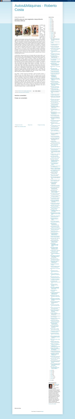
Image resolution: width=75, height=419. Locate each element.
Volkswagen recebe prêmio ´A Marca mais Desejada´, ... (55, 206)
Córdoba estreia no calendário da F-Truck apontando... (55, 49)
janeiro (52, 378)
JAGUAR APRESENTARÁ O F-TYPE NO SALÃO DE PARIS (55, 351)
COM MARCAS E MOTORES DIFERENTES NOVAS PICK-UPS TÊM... (55, 299)
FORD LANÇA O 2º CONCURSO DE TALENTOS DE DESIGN (54, 224)
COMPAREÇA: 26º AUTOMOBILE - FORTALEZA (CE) (53, 76)
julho (51, 370)
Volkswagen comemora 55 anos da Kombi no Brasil (54, 87)
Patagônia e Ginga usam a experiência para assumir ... (55, 342)
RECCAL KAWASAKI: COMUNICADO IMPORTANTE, (53, 183)
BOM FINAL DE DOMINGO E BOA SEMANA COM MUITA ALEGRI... (55, 118)
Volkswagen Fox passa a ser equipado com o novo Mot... (55, 54)
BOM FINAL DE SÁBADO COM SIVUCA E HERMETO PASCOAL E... (55, 134)
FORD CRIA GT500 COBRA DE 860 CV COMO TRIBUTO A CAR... (55, 178)
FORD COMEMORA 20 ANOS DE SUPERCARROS (55, 171)
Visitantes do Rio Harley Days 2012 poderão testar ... (55, 308)
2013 (51, 29)
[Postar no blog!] (36, 91)
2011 (51, 380)
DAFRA (24, 92)
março (52, 375)
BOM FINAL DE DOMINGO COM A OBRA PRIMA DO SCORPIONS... (54, 201)
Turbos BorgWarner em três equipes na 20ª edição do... (55, 227)
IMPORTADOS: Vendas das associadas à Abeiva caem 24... (55, 296)
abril (51, 374)
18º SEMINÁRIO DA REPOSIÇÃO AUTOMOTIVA (55, 346)
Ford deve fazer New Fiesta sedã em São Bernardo (54, 71)
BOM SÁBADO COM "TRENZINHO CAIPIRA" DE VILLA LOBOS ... (55, 210)
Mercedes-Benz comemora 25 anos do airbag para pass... (55, 357)
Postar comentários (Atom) (21, 126)
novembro (52, 33)
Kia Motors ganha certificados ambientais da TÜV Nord (55, 203)
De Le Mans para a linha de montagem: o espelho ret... (55, 279)
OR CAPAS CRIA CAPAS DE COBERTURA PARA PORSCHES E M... (54, 293)
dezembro (52, 32)
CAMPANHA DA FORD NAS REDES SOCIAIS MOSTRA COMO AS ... (55, 79)
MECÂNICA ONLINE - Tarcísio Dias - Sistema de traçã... (55, 180)
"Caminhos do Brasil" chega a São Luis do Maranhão (55, 267)
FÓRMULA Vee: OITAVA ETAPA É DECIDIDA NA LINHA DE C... (55, 97)
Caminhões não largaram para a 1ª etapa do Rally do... (55, 196)
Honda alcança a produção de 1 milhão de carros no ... (55, 331)
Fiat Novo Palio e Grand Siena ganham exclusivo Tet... (55, 216)
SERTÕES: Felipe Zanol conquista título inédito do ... (55, 89)
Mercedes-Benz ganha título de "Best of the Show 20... (55, 149)
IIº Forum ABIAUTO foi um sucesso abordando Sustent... (54, 164)
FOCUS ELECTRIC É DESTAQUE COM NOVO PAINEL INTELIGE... (54, 57)
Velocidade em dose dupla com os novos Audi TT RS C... (54, 305)
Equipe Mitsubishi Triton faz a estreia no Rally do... (55, 208)
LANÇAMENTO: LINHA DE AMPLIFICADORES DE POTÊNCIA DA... (54, 354)
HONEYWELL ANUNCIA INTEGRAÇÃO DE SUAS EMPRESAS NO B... (54, 160)
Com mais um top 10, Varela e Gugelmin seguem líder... (55, 94)
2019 (51, 21)
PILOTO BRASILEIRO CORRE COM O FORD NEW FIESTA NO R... (55, 152)
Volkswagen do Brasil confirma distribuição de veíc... (55, 318)
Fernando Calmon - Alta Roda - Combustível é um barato (55, 61)
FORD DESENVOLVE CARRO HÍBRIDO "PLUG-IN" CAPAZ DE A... (55, 214)
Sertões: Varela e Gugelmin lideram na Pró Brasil (54, 175)
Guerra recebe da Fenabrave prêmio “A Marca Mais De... (55, 236)
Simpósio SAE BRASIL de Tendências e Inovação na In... (55, 274)
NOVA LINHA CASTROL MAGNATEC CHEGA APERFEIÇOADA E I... (54, 248)
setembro (52, 36)
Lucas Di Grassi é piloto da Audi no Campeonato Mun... (55, 136)
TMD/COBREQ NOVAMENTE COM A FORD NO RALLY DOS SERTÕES (55, 256)
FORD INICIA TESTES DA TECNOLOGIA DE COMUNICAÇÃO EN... (54, 323)
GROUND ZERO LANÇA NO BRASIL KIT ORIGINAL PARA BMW (54, 311)
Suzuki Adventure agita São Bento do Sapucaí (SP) (54, 128)
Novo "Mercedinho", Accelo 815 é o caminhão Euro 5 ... (55, 115)
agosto (52, 37)
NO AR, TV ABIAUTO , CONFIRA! (53, 291)
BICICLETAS (21, 92)
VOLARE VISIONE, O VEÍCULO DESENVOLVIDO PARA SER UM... (55, 314)
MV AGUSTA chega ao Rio (54, 158)
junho (51, 371)
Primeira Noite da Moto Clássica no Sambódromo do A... (55, 253)
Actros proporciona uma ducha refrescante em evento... (55, 121)
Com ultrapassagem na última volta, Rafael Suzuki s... (55, 126)
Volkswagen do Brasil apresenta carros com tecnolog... (54, 285)
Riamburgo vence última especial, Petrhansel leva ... (55, 82)
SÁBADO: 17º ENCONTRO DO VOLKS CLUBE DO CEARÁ (55, 168)
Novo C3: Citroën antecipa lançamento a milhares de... (55, 221)
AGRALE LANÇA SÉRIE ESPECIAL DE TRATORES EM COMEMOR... (55, 349)
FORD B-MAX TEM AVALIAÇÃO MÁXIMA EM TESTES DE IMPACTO (54, 64)
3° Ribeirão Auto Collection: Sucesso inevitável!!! (54, 104)
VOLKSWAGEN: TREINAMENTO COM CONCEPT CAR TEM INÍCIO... (54, 244)
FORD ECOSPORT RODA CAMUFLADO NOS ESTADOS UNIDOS (54, 241)
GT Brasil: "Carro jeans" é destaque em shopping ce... (55, 344)
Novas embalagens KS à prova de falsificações (55, 59)
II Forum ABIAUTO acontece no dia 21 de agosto (55, 316)
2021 (51, 18)
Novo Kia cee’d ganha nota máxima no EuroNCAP (54, 47)
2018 (51, 22)
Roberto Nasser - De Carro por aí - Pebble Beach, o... (55, 166)
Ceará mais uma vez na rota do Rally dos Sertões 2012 (55, 229)
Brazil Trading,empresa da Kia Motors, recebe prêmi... (55, 144)
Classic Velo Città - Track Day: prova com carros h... (55, 359)
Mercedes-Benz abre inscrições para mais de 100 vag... (55, 282)
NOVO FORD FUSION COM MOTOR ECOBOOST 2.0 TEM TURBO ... (54, 139)
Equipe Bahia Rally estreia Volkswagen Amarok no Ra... (55, 277)
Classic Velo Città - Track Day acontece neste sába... (55, 239)
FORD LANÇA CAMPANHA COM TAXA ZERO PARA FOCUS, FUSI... (54, 288)
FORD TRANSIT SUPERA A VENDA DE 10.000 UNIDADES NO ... (54, 262)
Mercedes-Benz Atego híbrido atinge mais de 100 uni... (55, 73)
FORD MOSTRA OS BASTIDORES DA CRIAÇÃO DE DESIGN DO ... (55, 113)
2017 (51, 24)
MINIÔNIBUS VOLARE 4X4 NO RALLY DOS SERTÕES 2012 (55, 92)
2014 (51, 28)
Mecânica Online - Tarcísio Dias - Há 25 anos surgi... (54, 329)
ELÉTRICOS (27, 92)
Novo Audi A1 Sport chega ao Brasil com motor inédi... (55, 100)
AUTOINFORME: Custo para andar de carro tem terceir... (55, 186)
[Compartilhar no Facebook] (38, 91)
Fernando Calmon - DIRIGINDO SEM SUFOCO (55, 142)
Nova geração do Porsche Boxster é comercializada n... (54, 334)
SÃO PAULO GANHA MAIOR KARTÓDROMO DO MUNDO (54, 302)
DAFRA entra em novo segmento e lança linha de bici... (55, 123)
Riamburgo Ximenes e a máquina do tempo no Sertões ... (54, 219)
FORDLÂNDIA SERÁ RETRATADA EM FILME (54, 69)
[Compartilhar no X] (37, 91)
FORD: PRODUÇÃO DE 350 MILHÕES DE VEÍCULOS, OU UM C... (55, 39)
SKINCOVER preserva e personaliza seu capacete (54, 259)
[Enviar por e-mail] (35, 91)
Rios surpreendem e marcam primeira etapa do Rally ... (55, 198)
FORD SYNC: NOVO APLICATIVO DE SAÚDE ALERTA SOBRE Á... (54, 367)
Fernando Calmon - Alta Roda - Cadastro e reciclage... (55, 154)
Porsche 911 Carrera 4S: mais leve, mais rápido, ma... (55, 102)
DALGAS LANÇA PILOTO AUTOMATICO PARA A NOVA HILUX (54, 326)
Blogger (42, 411)
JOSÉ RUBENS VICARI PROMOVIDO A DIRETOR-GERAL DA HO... (55, 107)
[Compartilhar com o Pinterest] (39, 91)
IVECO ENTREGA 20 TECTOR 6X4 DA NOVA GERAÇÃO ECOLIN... (55, 361)
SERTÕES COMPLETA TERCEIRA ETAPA (54, 173)
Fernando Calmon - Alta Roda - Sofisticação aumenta (55, 251)
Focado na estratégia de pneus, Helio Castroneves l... (55, 131)
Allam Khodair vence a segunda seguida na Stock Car (55, 110)
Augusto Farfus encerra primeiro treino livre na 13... (55, 231)
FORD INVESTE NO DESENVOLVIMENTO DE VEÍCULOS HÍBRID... (54, 191)
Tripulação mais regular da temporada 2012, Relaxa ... (55, 321)
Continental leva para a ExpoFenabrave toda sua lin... (54, 271)
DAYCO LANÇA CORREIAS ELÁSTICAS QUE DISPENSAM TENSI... (54, 188)
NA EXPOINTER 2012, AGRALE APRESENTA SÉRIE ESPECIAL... (54, 234)
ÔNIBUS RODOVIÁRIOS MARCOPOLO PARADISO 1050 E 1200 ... (55, 84)
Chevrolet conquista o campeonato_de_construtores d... (55, 51)
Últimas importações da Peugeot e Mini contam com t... (55, 146)
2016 (51, 25)
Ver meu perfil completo (52, 403)
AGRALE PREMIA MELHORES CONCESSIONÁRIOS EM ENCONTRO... (55, 364)
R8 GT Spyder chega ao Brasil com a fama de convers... (55, 194)
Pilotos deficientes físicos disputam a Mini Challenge (55, 157)
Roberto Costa (56, 384)
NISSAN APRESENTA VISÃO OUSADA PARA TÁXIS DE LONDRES (55, 337)
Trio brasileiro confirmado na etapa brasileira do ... (55, 44)
